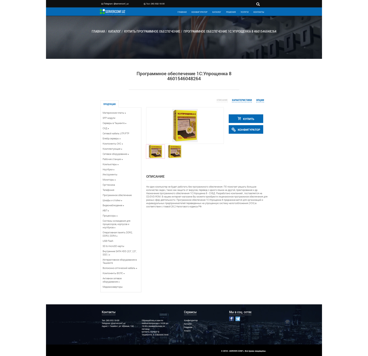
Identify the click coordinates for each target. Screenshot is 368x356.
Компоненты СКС (112, 143)
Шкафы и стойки (111, 200)
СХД (105, 128)
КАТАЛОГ (216, 12)
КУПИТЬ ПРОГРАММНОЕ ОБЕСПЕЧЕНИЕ (152, 31)
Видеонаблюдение (112, 205)
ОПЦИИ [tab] (260, 100)
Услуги (187, 330)
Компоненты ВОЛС (113, 273)
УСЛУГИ (245, 12)
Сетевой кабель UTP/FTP (116, 133)
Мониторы (108, 179)
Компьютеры (110, 164)
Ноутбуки (108, 169)
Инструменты (110, 174)
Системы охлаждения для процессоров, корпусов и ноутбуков (116, 224)
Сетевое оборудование (115, 153)
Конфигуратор (191, 320)
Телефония (108, 189)
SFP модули (109, 117)
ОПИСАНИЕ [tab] (222, 100)
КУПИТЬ (248, 119)
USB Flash (108, 240)
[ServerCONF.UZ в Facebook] (231, 318)
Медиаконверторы (113, 286)
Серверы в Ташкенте (114, 123)
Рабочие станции (112, 159)
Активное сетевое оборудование (112, 280)
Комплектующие (111, 148)
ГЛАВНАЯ (182, 12)
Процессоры (109, 215)
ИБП (105, 210)
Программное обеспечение (117, 195)
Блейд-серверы (111, 138)
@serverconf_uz (121, 3)
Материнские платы (113, 112)
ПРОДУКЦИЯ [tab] (109, 104)
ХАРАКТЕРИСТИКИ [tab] (242, 100)
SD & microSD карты (113, 246)
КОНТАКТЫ (258, 12)
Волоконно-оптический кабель (119, 267)
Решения (188, 327)
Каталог (188, 323)
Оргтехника (109, 184)
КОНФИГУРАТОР (199, 12)
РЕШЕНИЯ (231, 12)
